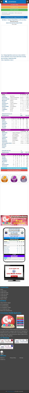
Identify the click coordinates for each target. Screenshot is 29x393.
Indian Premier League (5, 302)
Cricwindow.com (10, 391)
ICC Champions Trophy (5, 307)
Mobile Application (14, 10)
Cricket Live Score (4, 292)
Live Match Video (14, 4)
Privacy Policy (13, 357)
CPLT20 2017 (4, 13)
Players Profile (3, 298)
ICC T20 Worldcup (4, 304)
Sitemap (21, 357)
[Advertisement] (14, 39)
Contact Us (2, 359)
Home (1, 289)
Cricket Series (3, 291)
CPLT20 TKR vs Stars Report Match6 (14, 168)
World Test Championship (6, 310)
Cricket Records (3, 297)
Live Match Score (14, 7)
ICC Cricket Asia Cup (4, 309)
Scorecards (11, 13)
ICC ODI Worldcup (4, 306)
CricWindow (12, 2)
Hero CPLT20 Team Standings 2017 (14, 170)
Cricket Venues (3, 295)
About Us (2, 357)
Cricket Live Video (4, 294)
